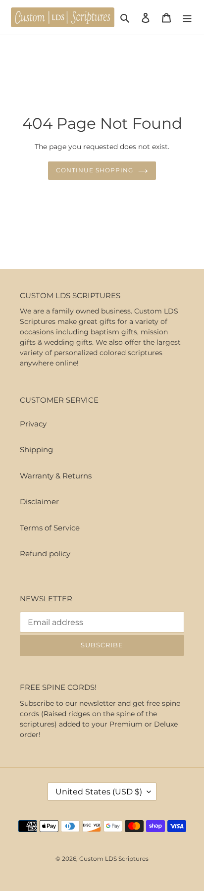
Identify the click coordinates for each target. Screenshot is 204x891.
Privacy (33, 423)
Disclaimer (39, 501)
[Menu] (187, 17)
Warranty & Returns (56, 475)
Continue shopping (94, 170)
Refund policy (45, 553)
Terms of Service (50, 527)
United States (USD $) (98, 791)
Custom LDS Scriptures (114, 858)
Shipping (36, 449)
